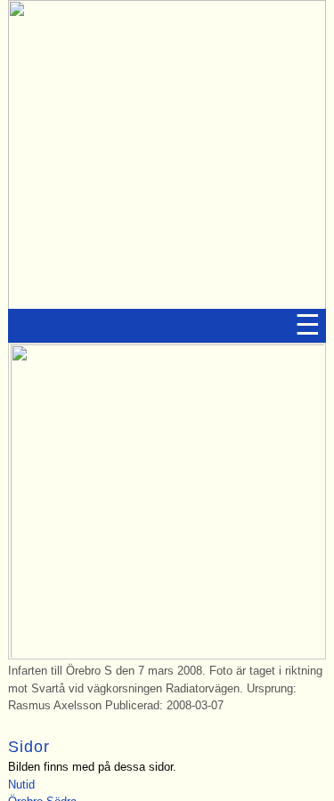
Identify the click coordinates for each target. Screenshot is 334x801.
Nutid (21, 785)
